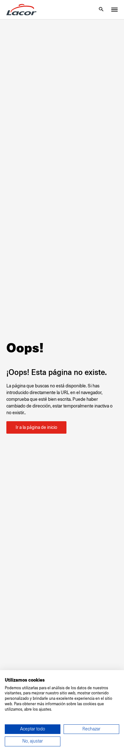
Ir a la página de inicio (36, 427)
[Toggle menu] (114, 9)
